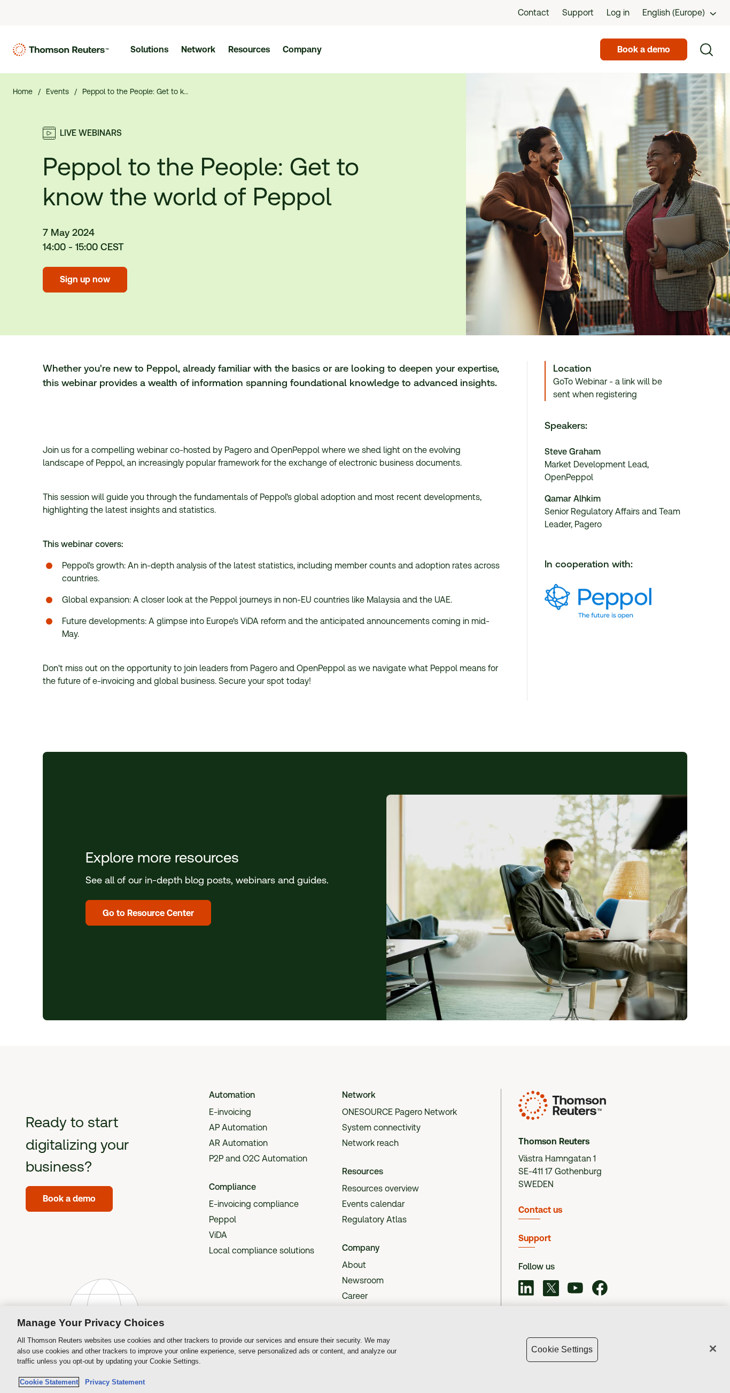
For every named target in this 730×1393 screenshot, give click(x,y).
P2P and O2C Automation (258, 1158)
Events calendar (373, 1204)
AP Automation (238, 1127)
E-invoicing (230, 1112)
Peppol (222, 1219)
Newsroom (363, 1280)
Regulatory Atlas (374, 1219)
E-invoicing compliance (254, 1204)
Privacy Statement (113, 1382)
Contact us (540, 1210)
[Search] (706, 50)
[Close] (713, 1348)
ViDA (218, 1235)
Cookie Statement (49, 1382)
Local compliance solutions (261, 1250)
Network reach (370, 1143)
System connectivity (381, 1127)
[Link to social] (526, 1290)
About (354, 1265)
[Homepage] (61, 49)
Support (534, 1238)
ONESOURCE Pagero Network (399, 1112)
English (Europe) (673, 12)
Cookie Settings (562, 1349)
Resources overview (380, 1188)
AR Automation (238, 1143)
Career (355, 1296)
